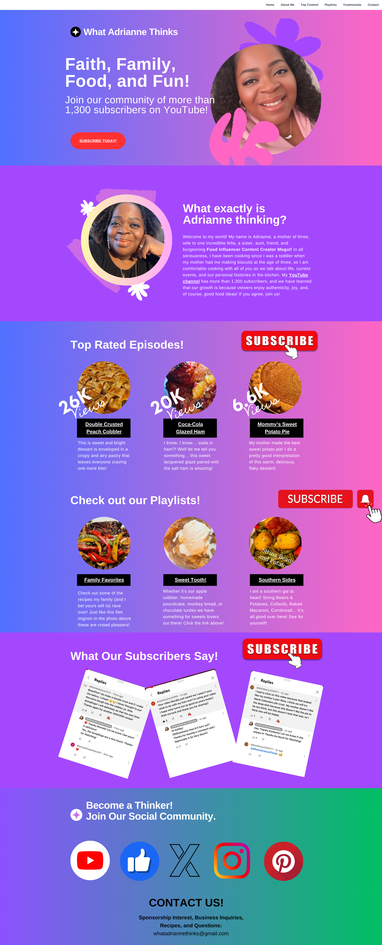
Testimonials (352, 5)
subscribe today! (98, 140)
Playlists (331, 5)
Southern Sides (277, 580)
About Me (287, 5)
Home (270, 5)
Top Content (309, 5)
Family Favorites (104, 580)
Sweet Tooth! (190, 580)
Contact (373, 5)
